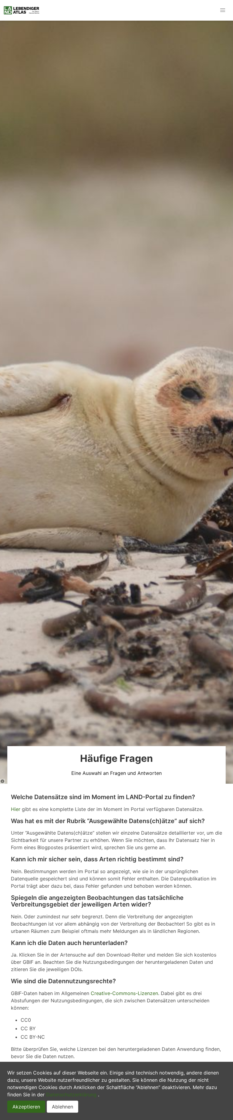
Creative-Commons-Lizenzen (124, 993)
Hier (15, 809)
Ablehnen (62, 1107)
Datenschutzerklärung (71, 1094)
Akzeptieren (26, 1107)
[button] (222, 10)
